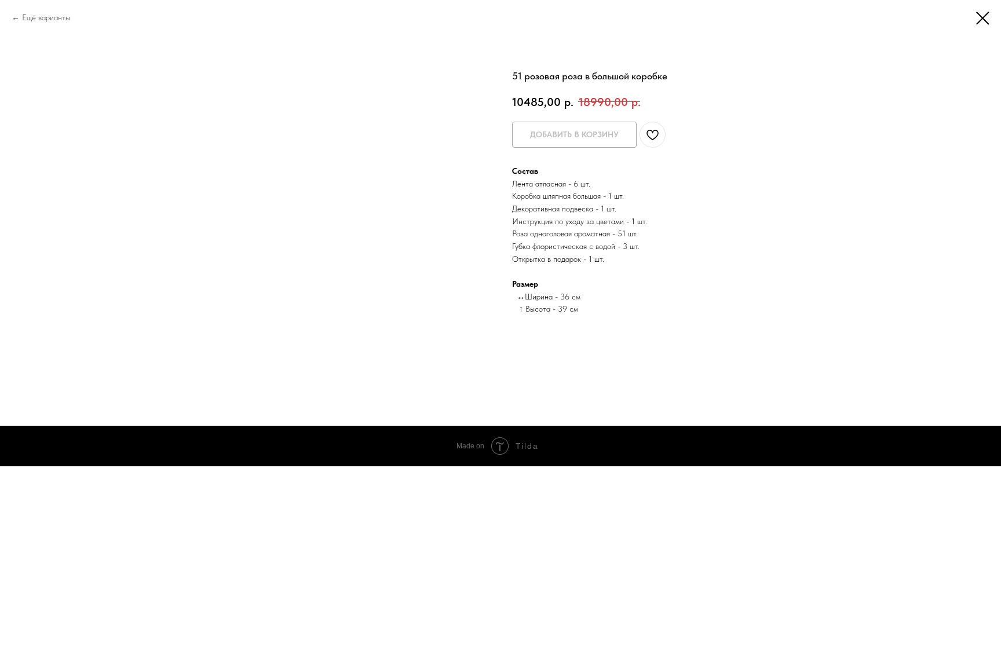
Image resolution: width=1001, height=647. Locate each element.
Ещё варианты (46, 17)
